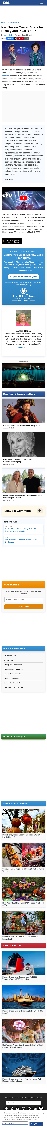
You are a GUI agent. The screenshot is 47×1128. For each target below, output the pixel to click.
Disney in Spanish (36, 1098)
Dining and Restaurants (13, 665)
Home (3, 22)
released (5, 76)
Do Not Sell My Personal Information (15, 1124)
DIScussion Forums (11, 1098)
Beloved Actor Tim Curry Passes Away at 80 (21, 425)
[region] (23, 1119)
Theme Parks (9, 660)
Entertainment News (13, 22)
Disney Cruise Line (11, 678)
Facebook (10, 38)
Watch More (36, 367)
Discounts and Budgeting (14, 669)
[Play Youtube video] (23, 198)
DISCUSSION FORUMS (14, 648)
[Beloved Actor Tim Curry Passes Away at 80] (23, 411)
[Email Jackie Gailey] (23, 352)
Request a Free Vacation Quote (23, 277)
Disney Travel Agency (23, 1098)
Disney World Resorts (12, 674)
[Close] (43, 1113)
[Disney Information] (6, 2)
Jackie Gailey (8, 35)
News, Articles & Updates (15, 803)
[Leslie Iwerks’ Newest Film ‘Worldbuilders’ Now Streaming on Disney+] (23, 481)
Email (26, 38)
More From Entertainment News (19, 394)
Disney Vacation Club (12, 683)
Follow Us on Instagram (14, 737)
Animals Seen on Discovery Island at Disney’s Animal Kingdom (20, 529)
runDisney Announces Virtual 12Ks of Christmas (20, 540)
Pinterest (20, 38)
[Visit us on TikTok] (6, 1109)
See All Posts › (24, 348)
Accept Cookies (36, 1124)
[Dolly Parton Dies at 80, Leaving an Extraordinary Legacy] (23, 444)
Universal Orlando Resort (14, 687)
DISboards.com (10, 656)
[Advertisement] (23, 629)
